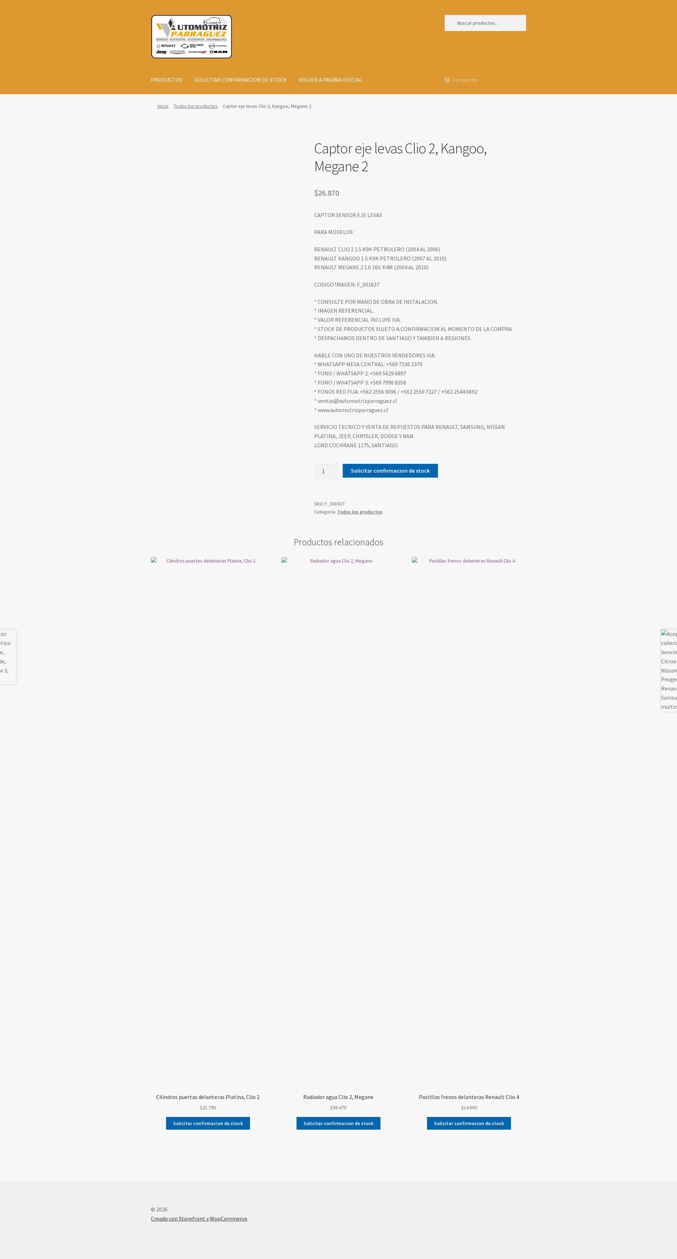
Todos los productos (196, 106)
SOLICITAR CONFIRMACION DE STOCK (241, 79)
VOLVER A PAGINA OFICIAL (330, 79)
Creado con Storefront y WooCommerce (199, 1218)
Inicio (163, 106)
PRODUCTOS (166, 79)
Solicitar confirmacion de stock (390, 470)
